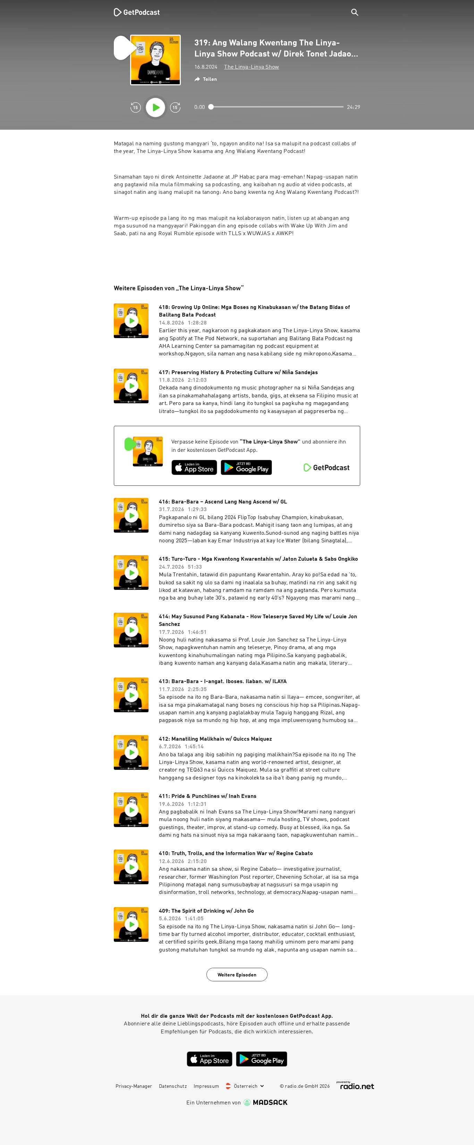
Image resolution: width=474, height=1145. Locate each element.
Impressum (206, 1086)
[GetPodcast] (132, 12)
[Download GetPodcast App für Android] (246, 467)
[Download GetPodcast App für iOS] (194, 467)
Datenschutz (173, 1086)
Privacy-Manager (134, 1086)
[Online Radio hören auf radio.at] (355, 1085)
